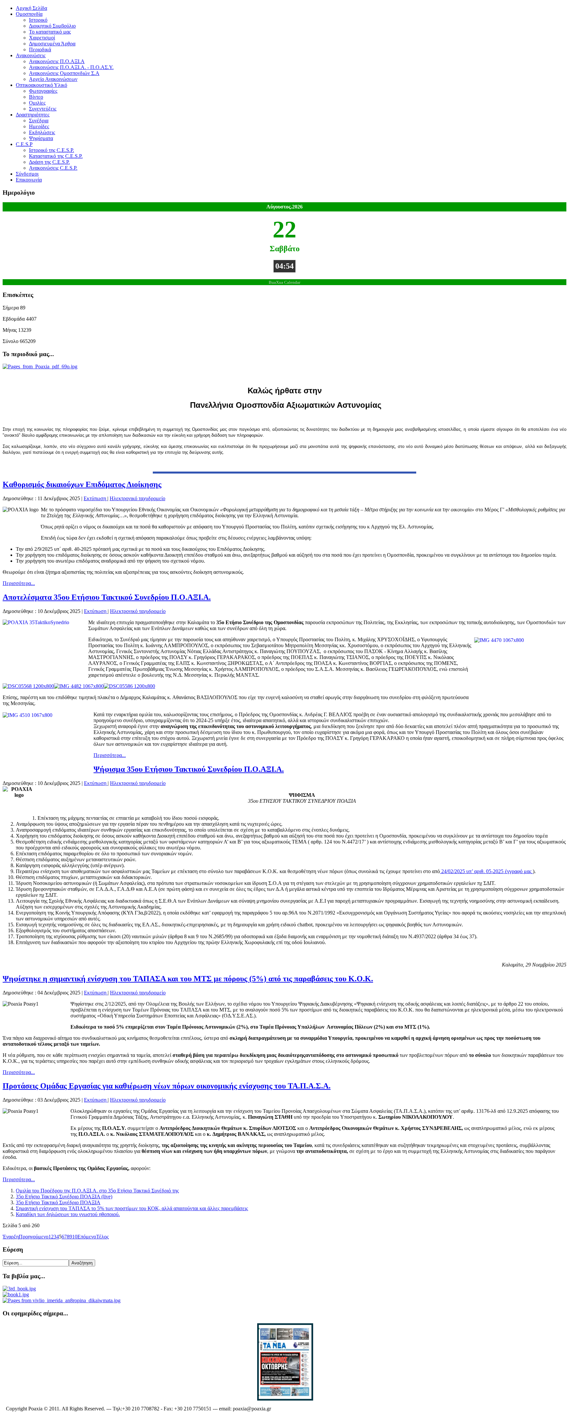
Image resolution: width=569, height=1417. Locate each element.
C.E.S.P (24, 144)
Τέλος (102, 1236)
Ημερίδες (39, 126)
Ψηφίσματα (41, 138)
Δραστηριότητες (32, 114)
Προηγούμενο (33, 1236)
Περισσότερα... (19, 583)
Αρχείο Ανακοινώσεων (53, 79)
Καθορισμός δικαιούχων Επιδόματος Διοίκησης (82, 484)
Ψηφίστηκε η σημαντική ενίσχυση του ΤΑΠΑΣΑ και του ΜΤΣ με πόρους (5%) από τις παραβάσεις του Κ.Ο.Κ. (188, 978)
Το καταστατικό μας (50, 32)
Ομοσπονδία (29, 14)
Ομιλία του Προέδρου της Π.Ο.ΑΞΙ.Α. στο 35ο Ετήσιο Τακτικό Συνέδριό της (97, 1190)
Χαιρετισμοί (42, 37)
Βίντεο (36, 97)
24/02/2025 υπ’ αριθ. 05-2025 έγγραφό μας (485, 871)
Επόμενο (86, 1236)
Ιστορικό (38, 20)
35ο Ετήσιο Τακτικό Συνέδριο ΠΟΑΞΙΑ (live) (64, 1196)
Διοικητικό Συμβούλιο (52, 26)
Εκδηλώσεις (42, 132)
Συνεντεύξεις (42, 108)
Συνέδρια (38, 120)
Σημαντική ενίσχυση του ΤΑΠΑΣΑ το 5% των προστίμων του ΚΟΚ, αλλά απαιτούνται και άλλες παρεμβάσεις (132, 1208)
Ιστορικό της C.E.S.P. (51, 150)
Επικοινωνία (29, 180)
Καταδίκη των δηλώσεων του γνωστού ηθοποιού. (68, 1214)
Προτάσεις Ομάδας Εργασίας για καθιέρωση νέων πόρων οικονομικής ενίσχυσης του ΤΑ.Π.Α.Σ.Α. (167, 1086)
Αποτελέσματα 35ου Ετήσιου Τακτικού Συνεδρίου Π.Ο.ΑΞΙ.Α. (107, 597)
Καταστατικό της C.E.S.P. (56, 156)
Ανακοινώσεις (30, 55)
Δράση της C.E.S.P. (49, 162)
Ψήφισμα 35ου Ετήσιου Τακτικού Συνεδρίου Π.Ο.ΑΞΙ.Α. (189, 769)
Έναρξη (11, 1236)
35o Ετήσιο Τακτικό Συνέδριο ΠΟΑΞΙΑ (58, 1202)
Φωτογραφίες (43, 91)
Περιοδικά (40, 49)
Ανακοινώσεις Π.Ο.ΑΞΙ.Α (57, 61)
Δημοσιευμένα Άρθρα (52, 43)
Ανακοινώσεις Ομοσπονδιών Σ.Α (64, 73)
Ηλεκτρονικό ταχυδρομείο (137, 498)
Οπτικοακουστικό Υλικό (41, 85)
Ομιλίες (37, 103)
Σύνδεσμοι (27, 174)
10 (74, 1236)
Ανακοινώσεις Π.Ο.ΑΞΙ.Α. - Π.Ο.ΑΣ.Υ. (71, 67)
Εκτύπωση (95, 498)
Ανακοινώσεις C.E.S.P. (53, 168)
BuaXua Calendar (284, 282)
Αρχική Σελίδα (31, 8)
